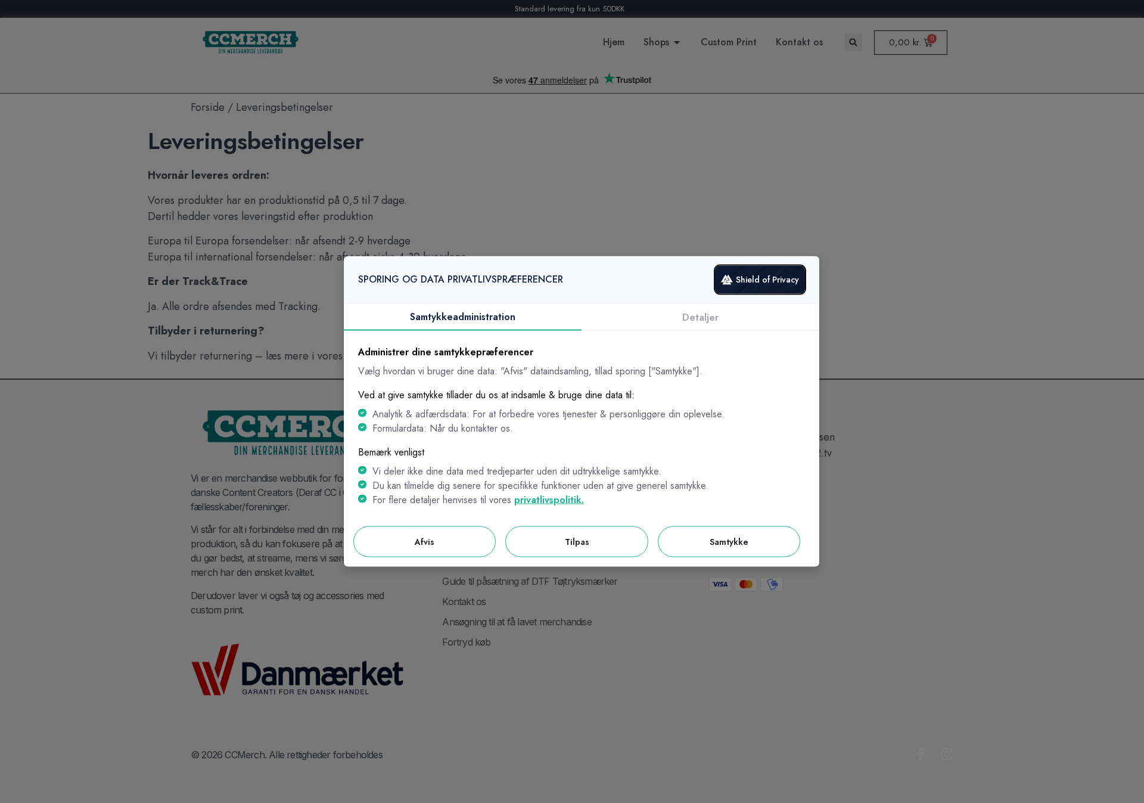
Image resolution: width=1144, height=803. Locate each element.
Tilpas (577, 541)
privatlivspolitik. (549, 499)
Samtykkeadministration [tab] (462, 316)
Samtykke (729, 541)
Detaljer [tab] (700, 317)
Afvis (424, 541)
